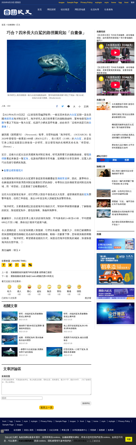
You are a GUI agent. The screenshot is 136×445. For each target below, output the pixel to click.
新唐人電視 (28, 430)
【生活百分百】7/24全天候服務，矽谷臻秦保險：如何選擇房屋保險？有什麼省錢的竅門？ (115, 38)
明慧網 (93, 430)
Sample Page (72, 2)
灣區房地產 (80, 9)
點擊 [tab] (103, 160)
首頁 (39, 9)
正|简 (86, 106)
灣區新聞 (51, 9)
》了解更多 (95, 441)
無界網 (110, 430)
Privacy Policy (86, 2)
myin (107, 2)
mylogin (98, 2)
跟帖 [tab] (115, 160)
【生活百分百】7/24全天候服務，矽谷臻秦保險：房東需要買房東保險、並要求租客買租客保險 (115, 70)
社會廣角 (108, 9)
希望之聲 (65, 430)
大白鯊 (73, 114)
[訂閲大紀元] (115, 249)
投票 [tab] (127, 160)
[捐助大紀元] (115, 298)
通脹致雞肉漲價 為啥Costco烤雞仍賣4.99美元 (32, 276)
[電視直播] (115, 323)
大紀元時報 (53, 430)
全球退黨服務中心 (79, 430)
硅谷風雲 (65, 9)
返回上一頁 (46, 407)
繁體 (132, 2)
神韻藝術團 (41, 430)
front (126, 2)
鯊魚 (25, 158)
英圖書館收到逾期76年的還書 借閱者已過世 (31, 272)
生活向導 (95, 9)
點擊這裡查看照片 (13, 170)
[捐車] (115, 284)
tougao (61, 2)
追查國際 (17, 430)
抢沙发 (88, 298)
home (113, 2)
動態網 (102, 430)
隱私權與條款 (80, 441)
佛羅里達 (9, 118)
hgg (120, 2)
